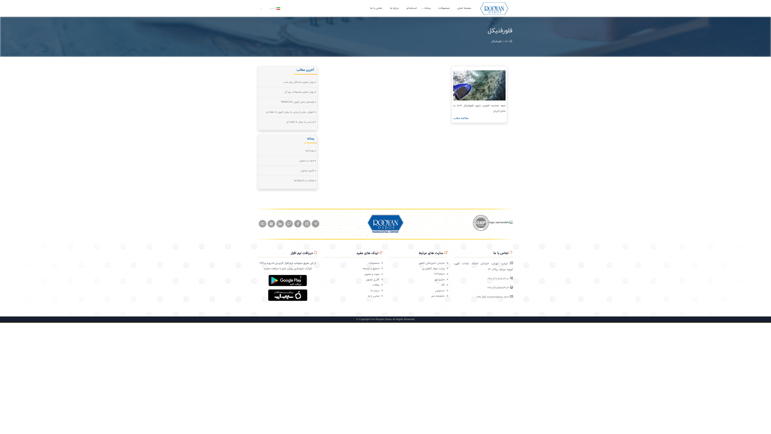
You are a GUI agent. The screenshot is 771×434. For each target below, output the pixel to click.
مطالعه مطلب (461, 118)
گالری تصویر (372, 279)
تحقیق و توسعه (371, 268)
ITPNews (439, 274)
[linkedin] (280, 223)
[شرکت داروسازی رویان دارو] (494, 8)
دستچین (440, 291)
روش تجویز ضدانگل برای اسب (298, 82)
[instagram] (306, 223)
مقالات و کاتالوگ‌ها (304, 180)
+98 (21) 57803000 (498, 279)
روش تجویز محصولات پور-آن (299, 92)
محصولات (444, 8)
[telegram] (315, 223)
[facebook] (297, 223)
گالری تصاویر (307, 170)
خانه (507, 41)
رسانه (427, 8)
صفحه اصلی (464, 8)
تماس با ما (376, 8)
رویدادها (309, 150)
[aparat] (271, 223)
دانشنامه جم (438, 296)
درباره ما (394, 8)
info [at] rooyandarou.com (493, 297)
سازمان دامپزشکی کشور (432, 263)
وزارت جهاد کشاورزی (433, 268)
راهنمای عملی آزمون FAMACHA (297, 102)
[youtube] (262, 223)
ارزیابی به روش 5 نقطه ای (300, 122)
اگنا (443, 285)
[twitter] (289, 223)
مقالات (375, 285)
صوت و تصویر (306, 160)
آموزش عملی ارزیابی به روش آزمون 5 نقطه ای (290, 112)
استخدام (412, 8)
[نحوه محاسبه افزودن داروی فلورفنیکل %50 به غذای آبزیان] (479, 85)
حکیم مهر (439, 279)
